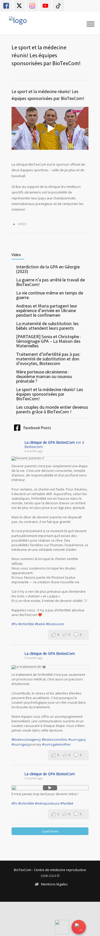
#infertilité (26, 624)
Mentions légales (54, 884)
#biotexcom (55, 624)
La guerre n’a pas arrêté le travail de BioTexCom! (50, 282)
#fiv (14, 624)
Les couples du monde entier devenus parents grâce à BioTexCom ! (52, 409)
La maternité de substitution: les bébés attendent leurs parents (47, 326)
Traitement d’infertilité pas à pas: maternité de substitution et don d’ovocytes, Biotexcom (48, 358)
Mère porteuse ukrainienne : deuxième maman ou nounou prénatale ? (44, 376)
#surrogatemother (56, 744)
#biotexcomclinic (54, 739)
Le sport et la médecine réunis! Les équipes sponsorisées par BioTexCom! (49, 394)
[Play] (50, 787)
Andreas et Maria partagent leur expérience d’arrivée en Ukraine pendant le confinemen (46, 310)
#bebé (40, 624)
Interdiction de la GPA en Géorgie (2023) (48, 269)
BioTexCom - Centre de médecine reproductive (50, 870)
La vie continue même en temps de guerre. (49, 295)
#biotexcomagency (26, 739)
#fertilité (66, 803)
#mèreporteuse (47, 803)
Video (22, 224)
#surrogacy (77, 739)
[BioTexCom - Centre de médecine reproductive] (41, 23)
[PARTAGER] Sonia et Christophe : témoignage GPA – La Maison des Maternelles (48, 341)
